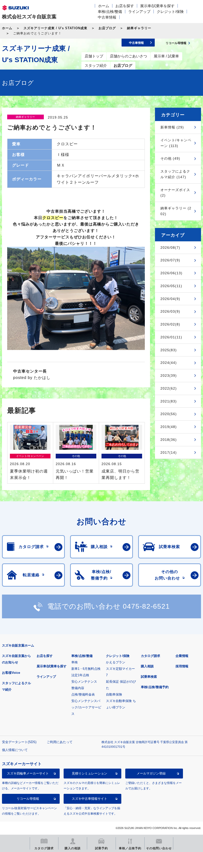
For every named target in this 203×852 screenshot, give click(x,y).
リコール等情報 (28, 799)
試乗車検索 (149, 676)
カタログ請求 (150, 656)
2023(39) (168, 375)
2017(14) (168, 452)
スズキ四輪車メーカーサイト (28, 773)
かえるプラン (115, 662)
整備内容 (77, 688)
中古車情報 (107, 17)
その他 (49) (170, 158)
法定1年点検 (80, 675)
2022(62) (168, 388)
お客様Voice (11, 673)
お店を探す (124, 6)
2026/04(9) (170, 299)
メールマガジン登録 (151, 773)
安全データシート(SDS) (19, 742)
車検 (74, 662)
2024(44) (168, 363)
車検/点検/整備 (110, 11)
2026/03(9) (170, 311)
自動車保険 (114, 694)
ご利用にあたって (60, 742)
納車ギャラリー (139, 28)
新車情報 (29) (172, 127)
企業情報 (182, 656)
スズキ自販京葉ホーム (18, 645)
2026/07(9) (170, 260)
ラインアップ (139, 11)
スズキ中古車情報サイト (89, 799)
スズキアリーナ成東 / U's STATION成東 (55, 28)
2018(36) (168, 440)
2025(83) (168, 350)
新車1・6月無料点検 (86, 669)
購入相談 (147, 666)
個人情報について (15, 750)
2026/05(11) (171, 286)
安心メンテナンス (84, 681)
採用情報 (182, 666)
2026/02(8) (170, 324)
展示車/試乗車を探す (157, 6)
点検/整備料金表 (83, 694)
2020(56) (168, 414)
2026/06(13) (171, 273)
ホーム (103, 6)
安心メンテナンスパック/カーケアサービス (86, 707)
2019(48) (168, 427)
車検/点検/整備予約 (155, 687)
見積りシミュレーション (89, 773)
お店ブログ (107, 28)
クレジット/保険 (170, 11)
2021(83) (168, 401)
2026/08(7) (170, 248)
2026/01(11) (171, 337)
